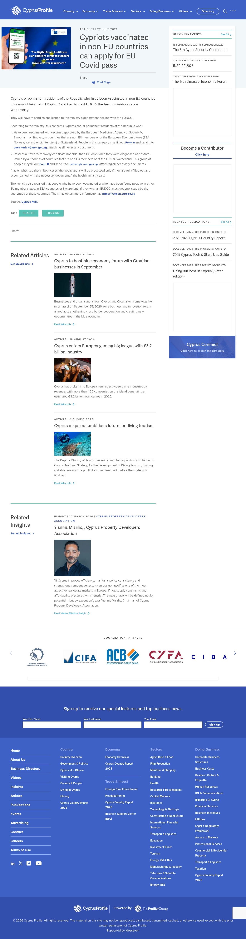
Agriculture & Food (161, 757)
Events (16, 814)
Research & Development (166, 790)
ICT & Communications (209, 793)
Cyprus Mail (29, 201)
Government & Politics (74, 763)
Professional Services (208, 844)
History (64, 796)
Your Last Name (92, 719)
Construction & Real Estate (167, 816)
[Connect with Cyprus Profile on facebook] (29, 863)
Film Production (160, 763)
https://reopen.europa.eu (118, 193)
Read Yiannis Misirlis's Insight (70, 613)
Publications (20, 805)
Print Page (103, 82)
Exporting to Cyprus (207, 800)
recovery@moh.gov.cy (83, 164)
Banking (155, 776)
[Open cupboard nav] (232, 11)
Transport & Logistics (163, 834)
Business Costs (204, 768)
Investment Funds (161, 847)
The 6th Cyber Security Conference (200, 49)
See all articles (20, 263)
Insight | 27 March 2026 (74, 516)
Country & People (71, 783)
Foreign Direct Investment (121, 789)
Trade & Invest (113, 11)
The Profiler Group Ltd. (210, 232)
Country (69, 11)
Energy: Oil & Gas (161, 860)
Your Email (150, 719)
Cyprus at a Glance (72, 770)
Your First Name (31, 719)
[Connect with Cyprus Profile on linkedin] (13, 863)
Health (29, 213)
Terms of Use (21, 850)
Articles (16, 796)
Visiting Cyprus (69, 776)
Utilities (200, 819)
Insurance (156, 803)
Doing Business (161, 11)
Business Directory (25, 769)
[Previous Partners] (12, 653)
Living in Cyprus (70, 790)
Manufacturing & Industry (166, 866)
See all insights (21, 533)
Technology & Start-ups (164, 809)
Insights (17, 787)
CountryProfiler (150, 909)
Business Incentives (207, 813)
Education (156, 840)
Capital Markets (160, 796)
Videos (184, 11)
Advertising (20, 823)
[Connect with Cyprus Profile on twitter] (20, 863)
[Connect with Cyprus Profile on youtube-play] (39, 864)
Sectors (136, 11)
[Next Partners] (234, 653)
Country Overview (71, 757)
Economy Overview (117, 757)
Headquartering (115, 795)
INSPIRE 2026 (183, 65)
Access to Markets (206, 837)
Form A (130, 142)
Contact (17, 832)
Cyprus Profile (32, 11)
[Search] (225, 11)
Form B (44, 164)
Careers (17, 841)
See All (225, 34)
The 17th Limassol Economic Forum (200, 81)
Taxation (200, 868)
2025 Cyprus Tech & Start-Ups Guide (201, 254)
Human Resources (206, 786)
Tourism (53, 213)
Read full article (63, 324)
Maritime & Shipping (162, 770)
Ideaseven (132, 930)
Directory (208, 11)
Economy (89, 11)
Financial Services (206, 806)
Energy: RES (157, 885)
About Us (18, 759)
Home (15, 750)
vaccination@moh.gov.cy (30, 147)
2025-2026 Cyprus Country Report (199, 238)
